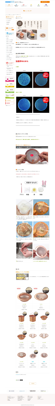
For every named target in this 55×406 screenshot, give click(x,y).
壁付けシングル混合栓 (9, 41)
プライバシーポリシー (41, 399)
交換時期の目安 (20, 400)
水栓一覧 (7, 36)
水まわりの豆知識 (20, 396)
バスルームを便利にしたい (10, 72)
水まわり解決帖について (21, 399)
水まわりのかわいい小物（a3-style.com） (10, 68)
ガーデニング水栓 (9, 59)
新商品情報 (8, 22)
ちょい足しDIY (8, 20)
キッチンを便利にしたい (10, 70)
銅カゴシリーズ (15, 14)
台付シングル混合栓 (9, 50)
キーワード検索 (10, 28)
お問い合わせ (39, 397)
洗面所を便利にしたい (9, 74)
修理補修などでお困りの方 (11, 397)
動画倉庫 (29, 400)
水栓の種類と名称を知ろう (21, 397)
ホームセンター (18, 374)
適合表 (8, 399)
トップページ (6, 14)
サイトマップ (39, 396)
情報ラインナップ (11, 14)
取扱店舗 (9, 400)
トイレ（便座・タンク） (10, 54)
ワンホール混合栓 (9, 45)
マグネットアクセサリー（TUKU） (10, 66)
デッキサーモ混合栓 (9, 52)
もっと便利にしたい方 (10, 398)
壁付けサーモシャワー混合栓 (10, 43)
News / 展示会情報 (9, 18)
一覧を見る (32, 383)
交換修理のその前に (20, 398)
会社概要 (39, 398)
